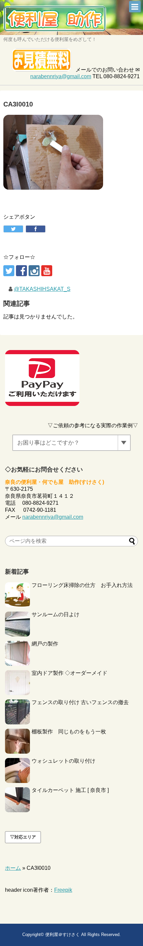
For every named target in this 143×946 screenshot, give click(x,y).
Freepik (63, 890)
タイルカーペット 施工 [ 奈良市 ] (70, 790)
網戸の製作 (45, 644)
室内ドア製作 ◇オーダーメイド (69, 673)
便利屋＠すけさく (62, 934)
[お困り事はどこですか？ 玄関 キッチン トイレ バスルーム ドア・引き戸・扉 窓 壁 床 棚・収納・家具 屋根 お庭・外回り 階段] (71, 443)
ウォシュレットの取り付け (63, 761)
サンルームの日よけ (55, 614)
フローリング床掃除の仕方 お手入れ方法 (82, 585)
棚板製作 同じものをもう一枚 (69, 731)
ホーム (13, 868)
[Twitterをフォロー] (8, 270)
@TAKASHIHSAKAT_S (42, 289)
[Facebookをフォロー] (21, 270)
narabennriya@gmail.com (60, 76)
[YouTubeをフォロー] (46, 270)
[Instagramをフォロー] (34, 270)
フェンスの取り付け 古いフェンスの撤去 (80, 702)
